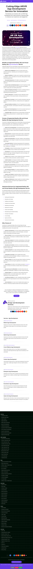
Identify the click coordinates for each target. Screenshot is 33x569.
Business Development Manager (6, 526)
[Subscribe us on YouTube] (22, 311)
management (27, 264)
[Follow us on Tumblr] (20, 25)
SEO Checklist (3, 437)
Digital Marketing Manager (5, 519)
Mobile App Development (10, 322)
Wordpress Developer (5, 509)
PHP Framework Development (6, 429)
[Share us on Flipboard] (24, 25)
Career (2, 506)
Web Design (3, 486)
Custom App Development (10, 359)
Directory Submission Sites (5, 440)
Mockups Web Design (5, 417)
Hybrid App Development (10, 334)
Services (2, 414)
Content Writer (3, 516)
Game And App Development (11, 395)
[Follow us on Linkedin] (14, 25)
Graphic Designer (4, 521)
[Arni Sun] (3, 1)
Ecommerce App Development (11, 383)
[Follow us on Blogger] (22, 25)
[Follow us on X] (12, 25)
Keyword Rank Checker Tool (6, 535)
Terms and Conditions (5, 546)
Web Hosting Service (4, 463)
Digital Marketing (4, 420)
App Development (13, 64)
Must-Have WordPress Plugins (6, 461)
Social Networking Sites (5, 445)
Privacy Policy (3, 549)
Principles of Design (4, 475)
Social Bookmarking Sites (5, 438)
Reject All (16, 567)
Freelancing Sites (4, 457)
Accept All (20, 567)
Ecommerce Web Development (6, 427)
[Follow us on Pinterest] (16, 25)
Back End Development (5, 424)
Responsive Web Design (5, 434)
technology (17, 47)
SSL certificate (3, 468)
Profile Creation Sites (4, 452)
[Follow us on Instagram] (17, 311)
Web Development (4, 491)
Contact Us (16, 295)
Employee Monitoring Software (6, 473)
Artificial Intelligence (4, 477)
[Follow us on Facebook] (10, 25)
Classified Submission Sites (5, 443)
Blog (1, 460)
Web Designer (3, 507)
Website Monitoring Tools (5, 470)
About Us (3, 542)
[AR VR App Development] (16, 38)
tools (9, 144)
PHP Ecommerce (4, 496)
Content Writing (4, 489)
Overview (2, 529)
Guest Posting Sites (4, 454)
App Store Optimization (5, 431)
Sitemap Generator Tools (5, 539)
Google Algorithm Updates (5, 532)
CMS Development (4, 500)
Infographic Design (4, 415)
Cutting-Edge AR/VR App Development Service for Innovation (16, 8)
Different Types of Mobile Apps (6, 480)
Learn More (20, 565)
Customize (12, 567)
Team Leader (3, 514)
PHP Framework (4, 498)
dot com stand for (4, 466)
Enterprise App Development (11, 371)
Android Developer (4, 512)
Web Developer (3, 523)
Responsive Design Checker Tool (6, 537)
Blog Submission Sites (5, 450)
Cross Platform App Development (12, 347)
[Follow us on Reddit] (18, 25)
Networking (3, 503)
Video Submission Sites (5, 447)
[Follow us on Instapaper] (26, 25)
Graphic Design (3, 484)
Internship (2, 483)
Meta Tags (3, 530)
